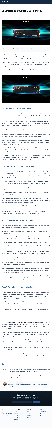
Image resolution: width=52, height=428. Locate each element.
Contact (28, 413)
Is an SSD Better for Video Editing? (16, 108)
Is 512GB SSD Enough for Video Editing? (19, 166)
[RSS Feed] (49, 2)
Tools (45, 1)
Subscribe (36, 402)
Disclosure (29, 415)
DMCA (41, 415)
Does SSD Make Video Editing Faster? (18, 287)
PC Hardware (29, 1)
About (28, 411)
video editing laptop (29, 340)
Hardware (22, 1)
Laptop (16, 1)
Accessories (16, 419)
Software (35, 1)
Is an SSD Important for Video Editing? (18, 220)
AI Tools (41, 1)
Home (2, 7)
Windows (16, 415)
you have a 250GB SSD (8, 142)
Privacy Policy (43, 411)
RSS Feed (29, 417)
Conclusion (6, 364)
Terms (41, 413)
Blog (6, 7)
